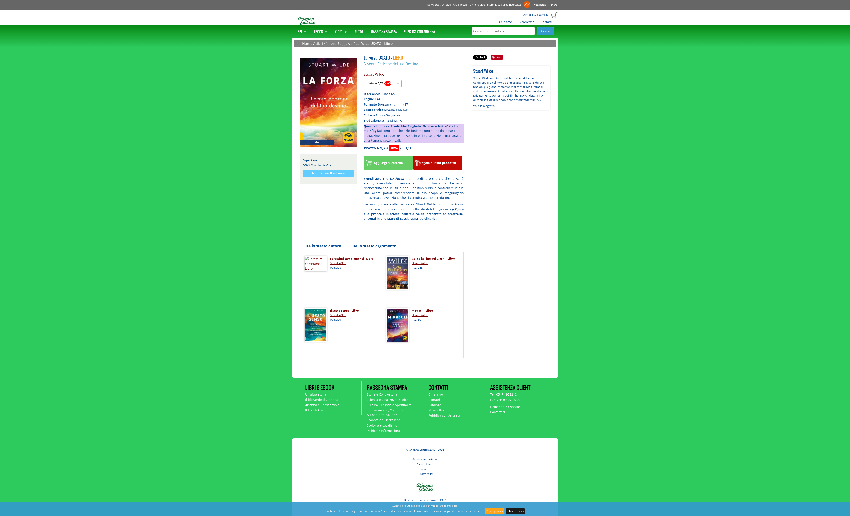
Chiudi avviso (515, 511)
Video (339, 31)
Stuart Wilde (374, 74)
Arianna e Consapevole (322, 405)
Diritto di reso (425, 464)
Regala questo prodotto (438, 163)
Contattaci (497, 412)
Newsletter (526, 22)
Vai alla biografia (484, 106)
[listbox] (383, 83)
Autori (360, 31)
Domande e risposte (505, 407)
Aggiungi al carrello (388, 163)
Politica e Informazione (384, 431)
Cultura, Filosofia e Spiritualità (389, 405)
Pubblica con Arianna (419, 31)
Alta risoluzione (321, 164)
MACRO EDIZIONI (397, 110)
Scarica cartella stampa (328, 173)
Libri (299, 31)
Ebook (319, 31)
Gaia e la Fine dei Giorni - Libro (433, 259)
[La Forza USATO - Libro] (328, 102)
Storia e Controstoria (382, 394)
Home (307, 43)
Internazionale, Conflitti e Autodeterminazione (385, 412)
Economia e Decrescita (383, 420)
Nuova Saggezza (339, 43)
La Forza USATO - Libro (374, 43)
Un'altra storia (315, 394)
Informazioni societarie (425, 459)
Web (306, 164)
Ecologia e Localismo (382, 425)
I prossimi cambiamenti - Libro (351, 259)
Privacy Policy (494, 511)
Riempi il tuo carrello (535, 15)
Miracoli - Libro (422, 311)
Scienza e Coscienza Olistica (387, 400)
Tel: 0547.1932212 (503, 394)
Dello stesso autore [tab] (323, 245)
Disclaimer (425, 469)
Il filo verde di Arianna (321, 400)
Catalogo (434, 405)
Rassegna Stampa (384, 31)
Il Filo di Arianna (317, 410)
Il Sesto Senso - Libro (344, 311)
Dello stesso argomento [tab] (374, 245)
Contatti (546, 22)
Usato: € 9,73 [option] (379, 83)
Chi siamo (505, 22)
